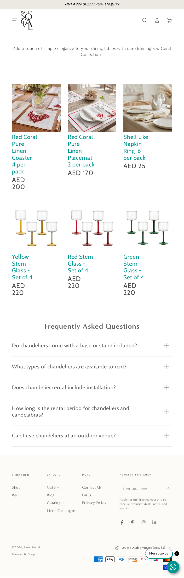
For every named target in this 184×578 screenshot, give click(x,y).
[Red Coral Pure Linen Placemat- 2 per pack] (92, 108)
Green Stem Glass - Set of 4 (133, 267)
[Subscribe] (169, 488)
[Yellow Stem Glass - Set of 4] (36, 227)
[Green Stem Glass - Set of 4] (147, 227)
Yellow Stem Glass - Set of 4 (22, 267)
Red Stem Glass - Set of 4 (80, 263)
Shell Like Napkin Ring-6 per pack (135, 147)
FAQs (86, 495)
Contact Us (92, 487)
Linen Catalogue (61, 510)
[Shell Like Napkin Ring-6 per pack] (147, 108)
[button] (144, 20)
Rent (16, 495)
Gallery (53, 487)
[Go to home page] (27, 20)
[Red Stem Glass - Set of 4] (92, 227)
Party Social (32, 547)
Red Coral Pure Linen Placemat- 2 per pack (81, 150)
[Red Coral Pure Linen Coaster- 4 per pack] (36, 108)
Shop (16, 487)
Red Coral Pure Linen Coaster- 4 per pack (24, 154)
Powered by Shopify (25, 554)
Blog (50, 495)
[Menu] (14, 20)
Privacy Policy (94, 502)
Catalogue (55, 502)
